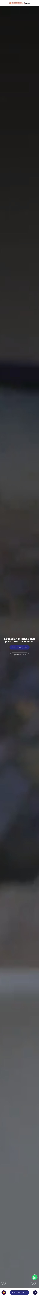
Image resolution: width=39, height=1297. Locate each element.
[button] (4, 1292)
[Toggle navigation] (35, 1292)
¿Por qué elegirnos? (19, 647)
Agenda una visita (19, 655)
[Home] (19, 3)
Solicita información (19, 1292)
